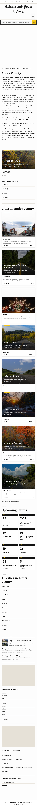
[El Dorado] (18, 224)
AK (5, 1)
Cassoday (5, 189)
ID (32, 1)
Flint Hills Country (14, 68)
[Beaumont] (18, 476)
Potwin (5, 453)
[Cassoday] (18, 262)
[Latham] (18, 404)
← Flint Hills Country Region (9, 782)
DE (22, 1)
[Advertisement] (18, 44)
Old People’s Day (6, 763)
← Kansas (4, 785)
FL (25, 1)
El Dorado (5, 184)
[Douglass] (18, 371)
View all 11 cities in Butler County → (10, 501)
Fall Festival (5, 771)
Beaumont (7, 491)
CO (17, 1)
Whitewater (6, 621)
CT (19, 1)
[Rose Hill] (18, 337)
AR (11, 1)
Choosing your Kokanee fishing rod (12, 656)
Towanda (5, 608)
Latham (6, 419)
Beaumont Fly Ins (6, 755)
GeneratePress (18, 804)
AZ (8, 1)
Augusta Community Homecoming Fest (12, 759)
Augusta (4, 193)
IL (35, 1)
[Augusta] (18, 300)
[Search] (34, 22)
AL (3, 1)
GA (27, 1)
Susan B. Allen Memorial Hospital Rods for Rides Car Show (17, 767)
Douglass (6, 386)
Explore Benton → (7, 175)
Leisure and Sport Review (18, 9)
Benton (6, 171)
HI (30, 1)
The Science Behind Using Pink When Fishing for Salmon (20, 641)
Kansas (4, 68)
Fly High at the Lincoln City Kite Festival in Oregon (16, 649)
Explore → (6, 245)
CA (14, 1)
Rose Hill (5, 197)
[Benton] (18, 159)
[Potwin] (18, 438)
